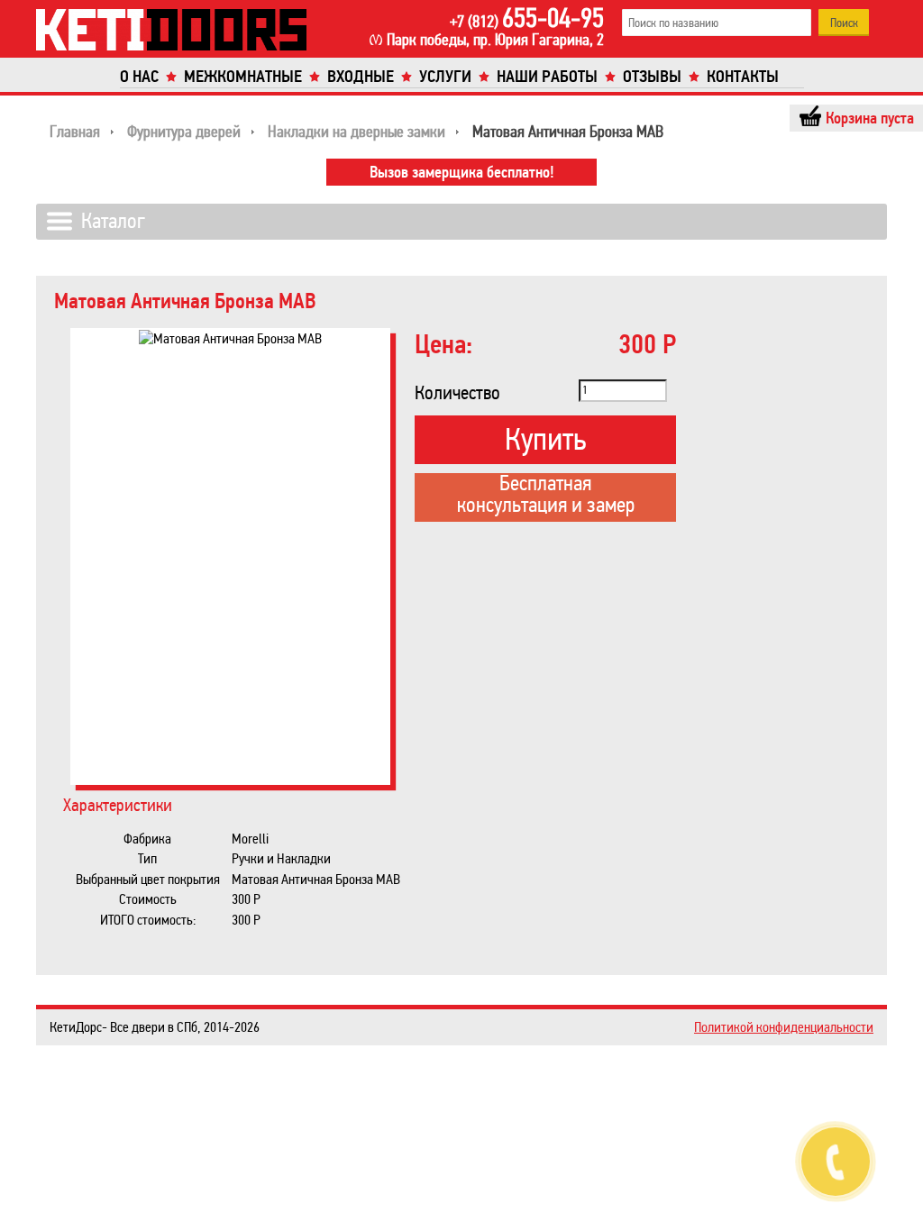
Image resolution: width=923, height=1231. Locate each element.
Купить (545, 439)
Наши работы (547, 76)
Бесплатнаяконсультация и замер (546, 495)
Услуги (445, 76)
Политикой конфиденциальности (783, 1026)
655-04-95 (527, 18)
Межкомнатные (243, 76)
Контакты (743, 76)
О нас (139, 76)
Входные (360, 76)
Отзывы (652, 76)
